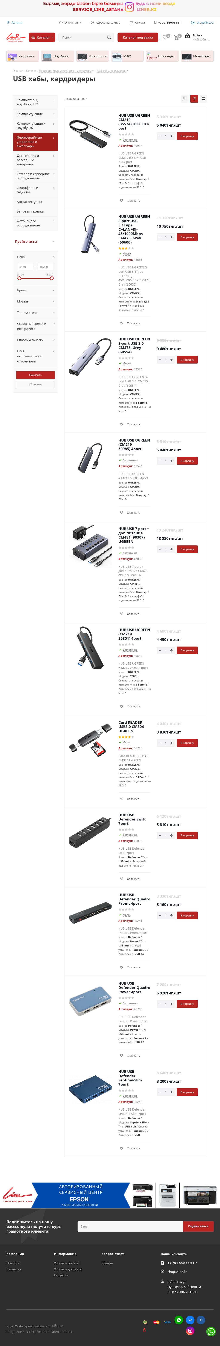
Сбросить (35, 384)
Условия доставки (68, 1269)
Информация (65, 1254)
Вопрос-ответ (112, 1254)
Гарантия (61, 1275)
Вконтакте (190, 1320)
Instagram (190, 1331)
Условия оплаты (66, 1263)
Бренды (107, 1263)
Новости (13, 1263)
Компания (15, 1254)
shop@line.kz (177, 1272)
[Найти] (109, 37)
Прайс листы (26, 241)
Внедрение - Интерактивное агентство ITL (39, 1332)
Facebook (201, 1320)
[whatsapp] (179, 1320)
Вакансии (14, 1269)
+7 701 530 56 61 (168, 22)
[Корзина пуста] (176, 37)
